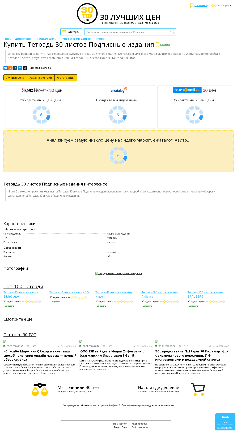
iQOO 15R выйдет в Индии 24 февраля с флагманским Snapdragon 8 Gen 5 (111, 353)
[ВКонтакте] (5, 68)
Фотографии (65, 78)
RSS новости (120, 423)
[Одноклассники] (10, 68)
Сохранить (165, 44)
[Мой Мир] (20, 68)
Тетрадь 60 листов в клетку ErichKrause (20, 294)
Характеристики (40, 78)
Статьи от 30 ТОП (19, 335)
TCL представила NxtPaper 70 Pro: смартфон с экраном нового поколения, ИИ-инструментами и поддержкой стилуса (191, 355)
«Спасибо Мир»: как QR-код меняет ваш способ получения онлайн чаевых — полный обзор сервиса (40, 355)
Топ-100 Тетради (23, 286)
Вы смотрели (224, 427)
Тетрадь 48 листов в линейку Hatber (113, 294)
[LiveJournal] (15, 68)
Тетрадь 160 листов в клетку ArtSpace (160, 294)
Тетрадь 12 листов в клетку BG (69, 292)
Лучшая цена (15, 78)
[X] (25, 68)
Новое (225, 421)
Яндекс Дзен (120, 427)
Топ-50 (225, 416)
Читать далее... (48, 373)
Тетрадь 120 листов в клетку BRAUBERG (206, 294)
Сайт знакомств (140, 427)
